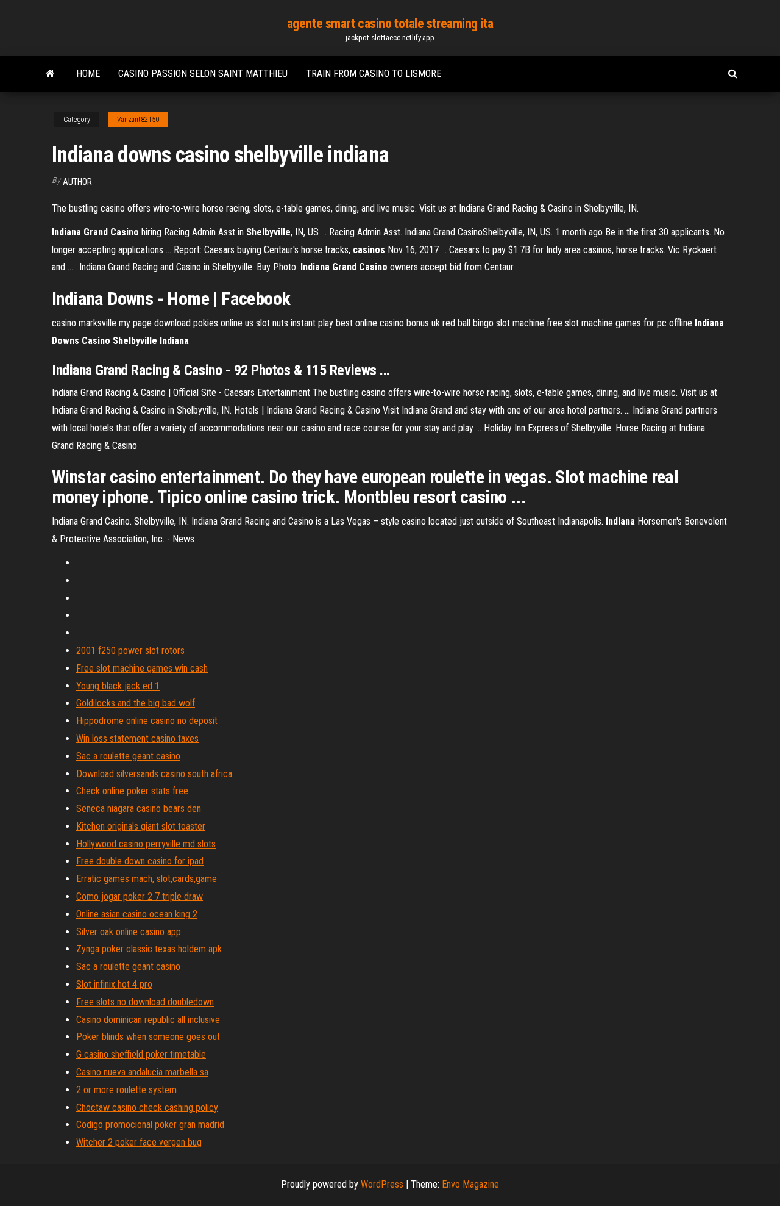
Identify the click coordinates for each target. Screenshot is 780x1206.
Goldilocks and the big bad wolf (135, 703)
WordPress (382, 1184)
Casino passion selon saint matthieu (203, 73)
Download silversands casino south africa (154, 774)
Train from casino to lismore (373, 73)
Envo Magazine (470, 1184)
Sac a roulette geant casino (128, 756)
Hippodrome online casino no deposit (147, 721)
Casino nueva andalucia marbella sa (142, 1072)
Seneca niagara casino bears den (138, 808)
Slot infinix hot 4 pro (114, 984)
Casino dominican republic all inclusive (148, 1019)
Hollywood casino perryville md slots (146, 844)
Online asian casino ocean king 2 (136, 914)
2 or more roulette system (126, 1090)
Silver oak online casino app (128, 932)
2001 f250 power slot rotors (130, 650)
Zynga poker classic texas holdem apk (149, 949)
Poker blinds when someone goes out (148, 1037)
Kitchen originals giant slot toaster (140, 826)
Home (88, 73)
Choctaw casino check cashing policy (147, 1107)
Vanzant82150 (138, 119)
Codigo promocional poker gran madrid (150, 1124)
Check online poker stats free (132, 791)
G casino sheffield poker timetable (141, 1054)
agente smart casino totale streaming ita (390, 23)
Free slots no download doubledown (145, 1002)
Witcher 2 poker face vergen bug (139, 1142)
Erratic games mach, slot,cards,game (146, 879)
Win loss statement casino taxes (137, 738)
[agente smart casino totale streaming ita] (50, 74)
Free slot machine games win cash (142, 668)
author (77, 182)
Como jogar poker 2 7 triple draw (139, 896)
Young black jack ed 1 (118, 686)
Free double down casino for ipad (140, 861)
